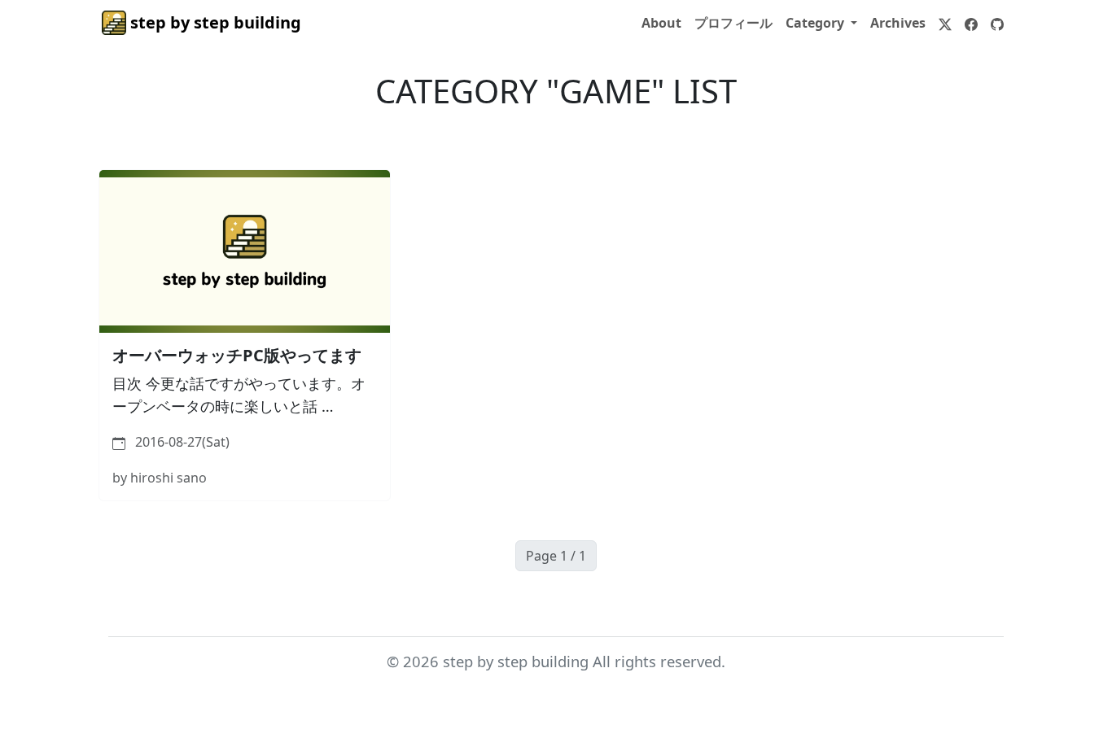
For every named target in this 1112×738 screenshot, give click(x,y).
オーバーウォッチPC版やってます (236, 355)
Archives (898, 23)
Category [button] (816, 23)
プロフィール (733, 23)
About (661, 23)
